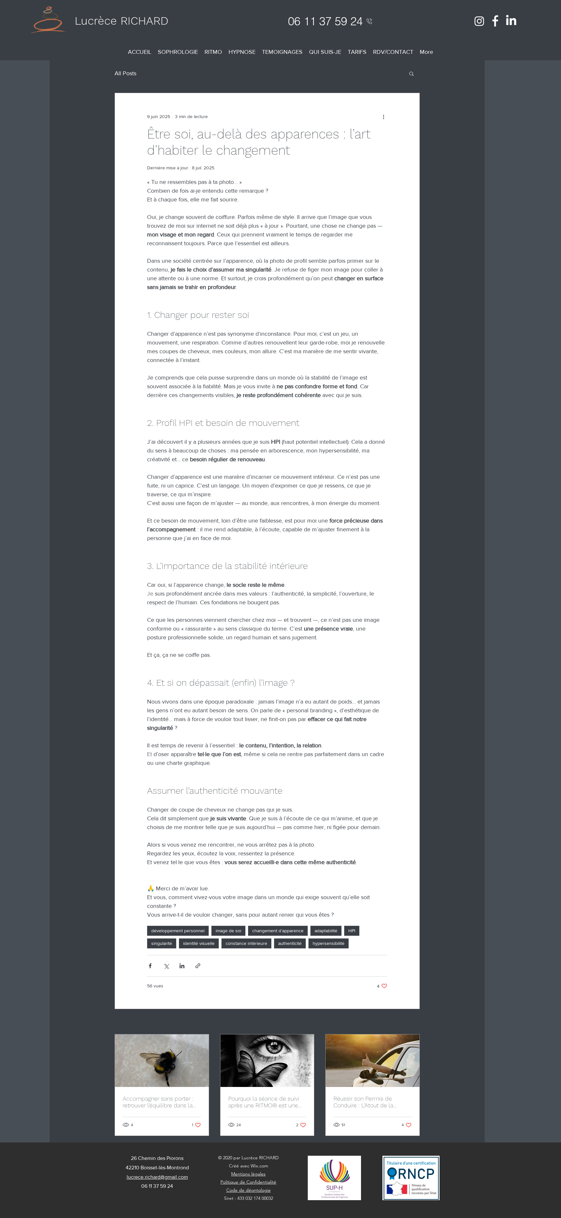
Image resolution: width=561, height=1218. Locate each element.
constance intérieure (246, 943)
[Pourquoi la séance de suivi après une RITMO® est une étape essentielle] (267, 1060)
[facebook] (495, 21)
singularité (161, 943)
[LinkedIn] (511, 21)
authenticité (290, 943)
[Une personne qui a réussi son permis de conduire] (372, 1060)
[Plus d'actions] (383, 116)
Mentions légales (248, 1174)
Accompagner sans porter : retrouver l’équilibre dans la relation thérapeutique (158, 1102)
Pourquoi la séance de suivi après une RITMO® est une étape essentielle (263, 1102)
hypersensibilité (328, 943)
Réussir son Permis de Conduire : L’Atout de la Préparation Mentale (363, 1102)
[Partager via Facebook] (150, 966)
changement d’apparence (278, 930)
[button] (411, 73)
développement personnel (178, 930)
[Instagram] (479, 21)
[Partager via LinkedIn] (182, 966)
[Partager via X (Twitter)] (166, 966)
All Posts (125, 73)
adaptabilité (326, 930)
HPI (351, 930)
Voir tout (411, 1022)
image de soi (228, 930)
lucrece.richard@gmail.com (157, 1177)
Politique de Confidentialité (248, 1182)
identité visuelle (199, 943)
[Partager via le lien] (198, 966)
